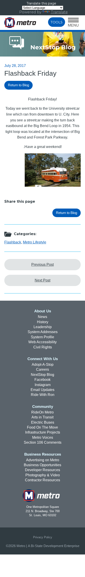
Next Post (42, 280)
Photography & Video (42, 475)
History (42, 322)
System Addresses (43, 332)
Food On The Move (42, 427)
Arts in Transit (42, 417)
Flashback (12, 242)
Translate (59, 12)
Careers (42, 369)
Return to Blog (18, 85)
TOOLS (57, 22)
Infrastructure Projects (42, 432)
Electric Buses (42, 422)
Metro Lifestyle (34, 242)
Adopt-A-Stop (42, 364)
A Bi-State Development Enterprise (53, 546)
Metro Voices (42, 437)
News (42, 317)
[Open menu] (73, 22)
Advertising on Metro (42, 460)
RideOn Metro (42, 412)
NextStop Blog (42, 375)
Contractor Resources (42, 480)
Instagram (43, 385)
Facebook (42, 380)
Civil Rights (42, 347)
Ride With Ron (42, 395)
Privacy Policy (42, 537)
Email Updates (42, 390)
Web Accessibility (42, 342)
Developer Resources (42, 470)
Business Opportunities (42, 465)
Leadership (43, 327)
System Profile (42, 337)
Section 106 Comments (42, 442)
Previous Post (42, 264)
